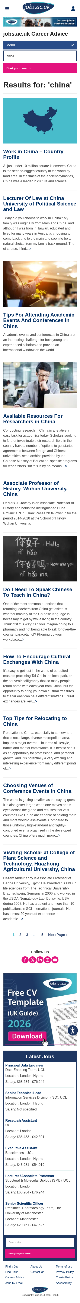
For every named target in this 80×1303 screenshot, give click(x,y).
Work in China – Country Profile (33, 154)
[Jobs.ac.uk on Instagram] (47, 960)
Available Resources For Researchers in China (33, 418)
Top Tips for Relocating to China (35, 721)
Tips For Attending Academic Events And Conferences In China (38, 320)
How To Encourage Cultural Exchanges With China (36, 659)
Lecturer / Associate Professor (29, 1176)
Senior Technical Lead (23, 1093)
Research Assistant (21, 1120)
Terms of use (64, 1266)
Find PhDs (11, 1271)
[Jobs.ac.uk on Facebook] (25, 960)
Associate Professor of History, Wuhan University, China (35, 488)
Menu (10, 45)
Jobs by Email (14, 1283)
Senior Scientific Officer (24, 1203)
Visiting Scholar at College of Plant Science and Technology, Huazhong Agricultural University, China (39, 861)
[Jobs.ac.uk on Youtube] (55, 960)
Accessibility (64, 1283)
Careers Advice (14, 1277)
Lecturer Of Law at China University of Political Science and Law (39, 203)
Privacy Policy (65, 1271)
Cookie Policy (64, 1277)
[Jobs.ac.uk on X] (32, 960)
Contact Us (37, 1271)
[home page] (40, 1289)
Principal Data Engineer (24, 1065)
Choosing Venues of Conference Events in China (37, 788)
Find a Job (11, 1266)
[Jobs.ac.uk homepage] (38, 8)
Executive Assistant (21, 1148)
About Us (36, 1266)
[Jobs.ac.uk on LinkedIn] (40, 960)
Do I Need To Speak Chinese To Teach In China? (37, 592)
